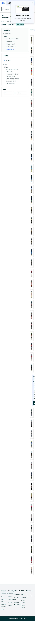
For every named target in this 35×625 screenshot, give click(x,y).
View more (9, 49)
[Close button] (32, 3)
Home (2, 21)
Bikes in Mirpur (10, 21)
